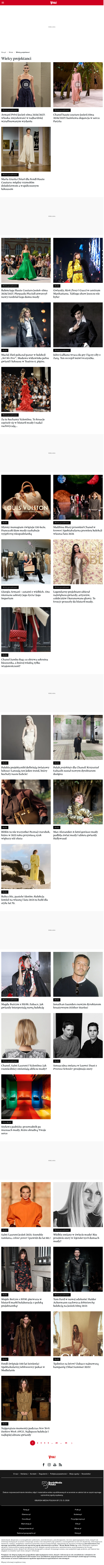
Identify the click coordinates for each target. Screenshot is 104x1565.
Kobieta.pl (78, 1514)
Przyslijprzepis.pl (78, 1519)
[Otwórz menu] (2, 2)
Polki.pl (78, 1509)
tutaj (23, 1562)
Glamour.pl (26, 1514)
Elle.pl (77, 1523)
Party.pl (26, 1509)
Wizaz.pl (77, 1528)
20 (57, 1443)
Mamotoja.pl (26, 1523)
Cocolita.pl (26, 1519)
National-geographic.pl (26, 1533)
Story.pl (78, 1533)
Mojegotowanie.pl (26, 1528)
